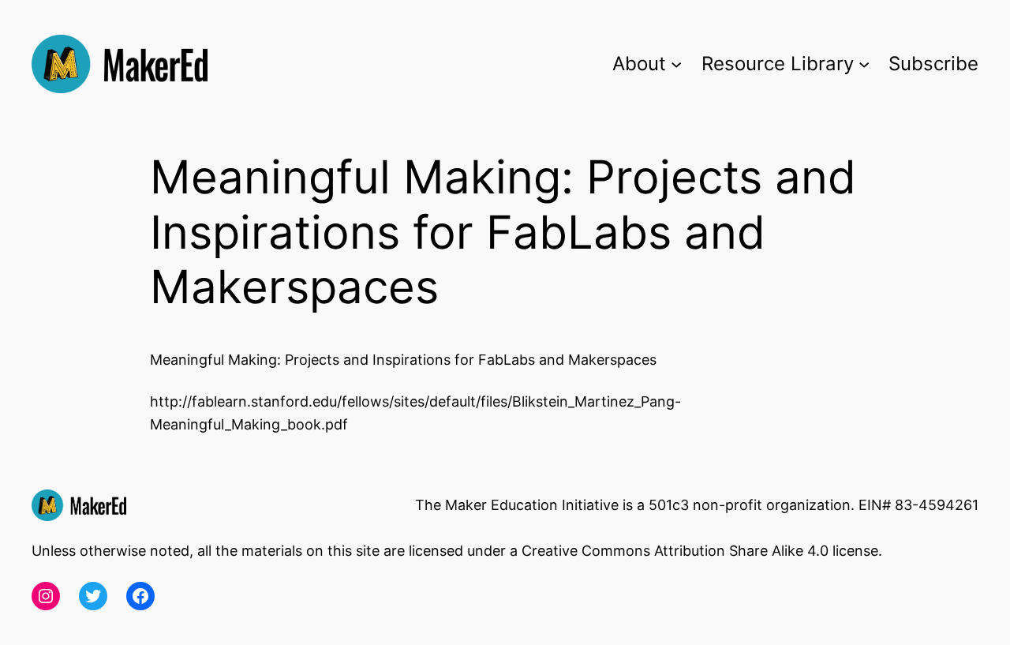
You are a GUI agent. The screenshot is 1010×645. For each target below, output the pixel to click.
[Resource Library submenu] (864, 63)
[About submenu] (676, 63)
